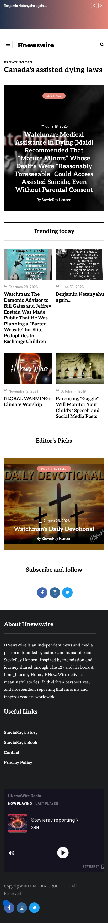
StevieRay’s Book (20, 742)
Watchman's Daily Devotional (54, 529)
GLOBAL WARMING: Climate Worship (42, 5)
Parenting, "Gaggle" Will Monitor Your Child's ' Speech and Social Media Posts (78, 407)
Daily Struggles (54, 468)
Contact (11, 752)
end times (54, 95)
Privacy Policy (18, 762)
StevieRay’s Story (21, 732)
